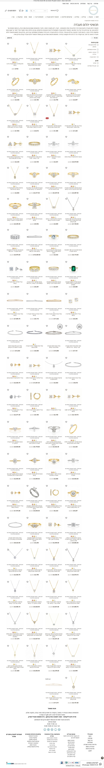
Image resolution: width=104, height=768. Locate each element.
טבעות (91, 17)
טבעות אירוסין (71, 742)
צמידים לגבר (52, 745)
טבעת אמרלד (71, 747)
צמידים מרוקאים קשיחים (33, 747)
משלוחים (83, 3)
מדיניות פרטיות (74, 3)
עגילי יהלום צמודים (71, 751)
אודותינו (96, 3)
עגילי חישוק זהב (71, 754)
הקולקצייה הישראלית (33, 743)
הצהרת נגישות (90, 747)
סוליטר (94, 63)
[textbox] (52, 717)
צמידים (77, 17)
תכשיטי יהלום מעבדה (52, 17)
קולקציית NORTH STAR (33, 741)
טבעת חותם (71, 749)
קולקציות (20, 17)
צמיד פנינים (52, 743)
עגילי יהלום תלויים (71, 753)
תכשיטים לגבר (39, 17)
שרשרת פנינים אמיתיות (52, 739)
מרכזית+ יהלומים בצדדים (92, 53)
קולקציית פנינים (33, 738)
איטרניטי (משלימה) (92, 49)
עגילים (84, 17)
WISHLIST (53, 10)
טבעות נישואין (71, 740)
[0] (18, 11)
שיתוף (9, 38)
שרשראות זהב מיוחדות (52, 741)
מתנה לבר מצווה (52, 752)
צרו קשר (89, 3)
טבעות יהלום (71, 744)
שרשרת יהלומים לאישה (52, 738)
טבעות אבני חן (71, 746)
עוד (13, 17)
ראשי (97, 17)
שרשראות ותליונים (66, 17)
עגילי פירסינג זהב (71, 756)
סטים (25, 17)
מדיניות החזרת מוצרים (90, 744)
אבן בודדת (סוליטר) (92, 66)
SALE (30, 17)
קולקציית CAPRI (33, 739)
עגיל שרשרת (52, 748)
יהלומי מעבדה (93, 57)
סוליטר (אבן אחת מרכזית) (92, 46)
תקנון (90, 751)
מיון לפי (95, 38)
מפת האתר (65, 3)
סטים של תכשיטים (33, 736)
